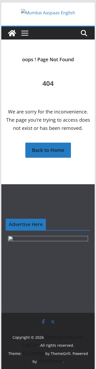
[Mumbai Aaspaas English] (12, 33)
